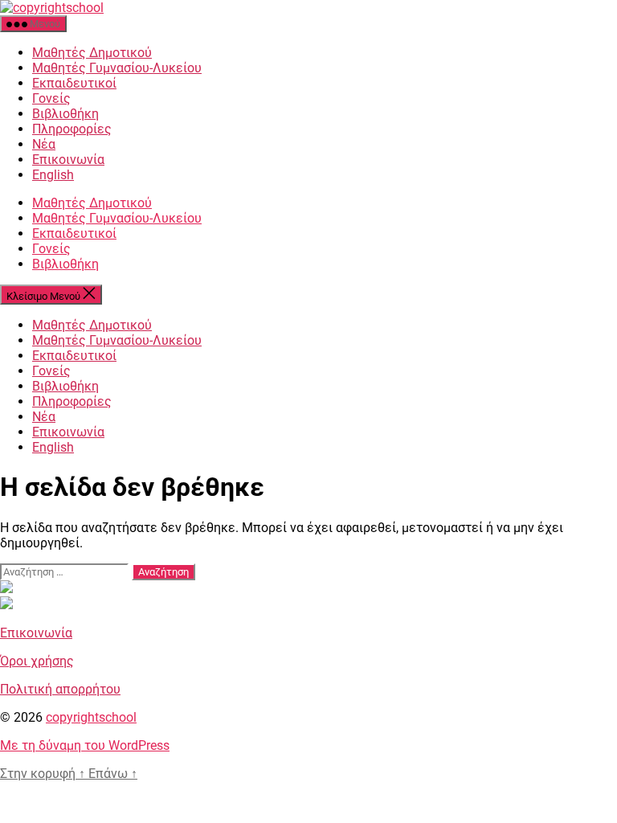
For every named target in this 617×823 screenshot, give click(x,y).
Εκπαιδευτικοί (74, 83)
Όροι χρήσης (37, 661)
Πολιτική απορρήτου (60, 689)
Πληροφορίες (72, 129)
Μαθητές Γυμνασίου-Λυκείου (117, 68)
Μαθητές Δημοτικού (92, 52)
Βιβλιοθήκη (65, 113)
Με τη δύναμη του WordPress (85, 745)
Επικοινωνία (68, 159)
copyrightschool (91, 717)
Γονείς (51, 98)
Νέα (43, 144)
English (53, 174)
